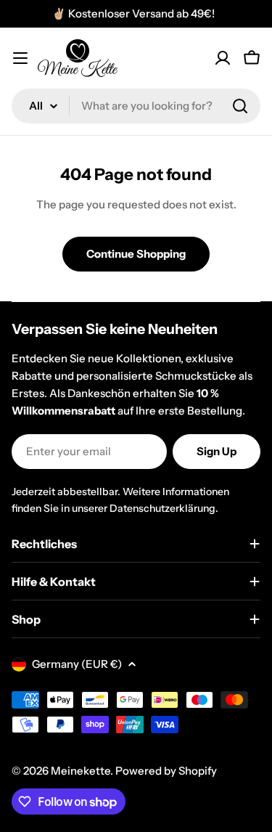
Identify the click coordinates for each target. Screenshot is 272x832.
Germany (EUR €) (77, 664)
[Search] (240, 106)
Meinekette (80, 771)
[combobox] (136, 106)
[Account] (222, 58)
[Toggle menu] (20, 58)
